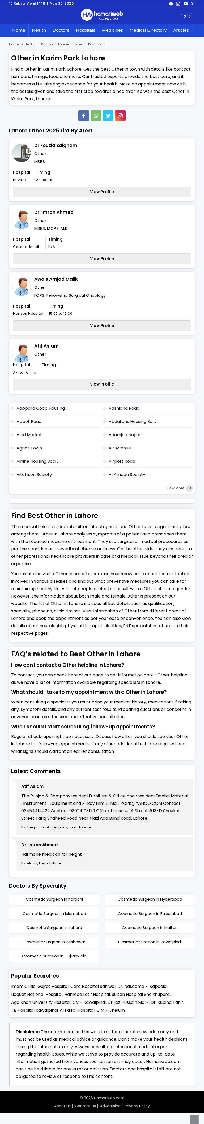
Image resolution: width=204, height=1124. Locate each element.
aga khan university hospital (41, 1002)
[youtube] (185, 3)
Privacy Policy (137, 1106)
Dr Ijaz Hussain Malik (128, 1002)
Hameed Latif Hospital (87, 994)
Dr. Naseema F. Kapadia (142, 986)
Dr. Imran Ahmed (54, 212)
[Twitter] (108, 115)
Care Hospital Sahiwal (93, 986)
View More (175, 488)
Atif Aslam (46, 346)
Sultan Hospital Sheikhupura (141, 994)
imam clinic (23, 986)
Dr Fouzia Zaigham (55, 145)
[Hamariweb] (102, 15)
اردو (188, 15)
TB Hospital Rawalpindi (34, 1010)
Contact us (85, 1106)
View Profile (102, 191)
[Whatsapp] (96, 115)
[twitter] (192, 3)
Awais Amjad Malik (56, 279)
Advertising (110, 1106)
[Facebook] (83, 115)
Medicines (112, 30)
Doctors (61, 30)
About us (62, 1106)
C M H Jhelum (110, 1010)
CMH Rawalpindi (89, 1002)
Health (39, 30)
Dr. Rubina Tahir (167, 1002)
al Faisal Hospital (77, 1010)
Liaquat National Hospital (36, 994)
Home (18, 30)
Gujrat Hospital (53, 986)
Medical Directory (148, 30)
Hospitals (85, 30)
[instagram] (120, 115)
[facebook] (171, 3)
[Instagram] (178, 3)
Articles (181, 30)
